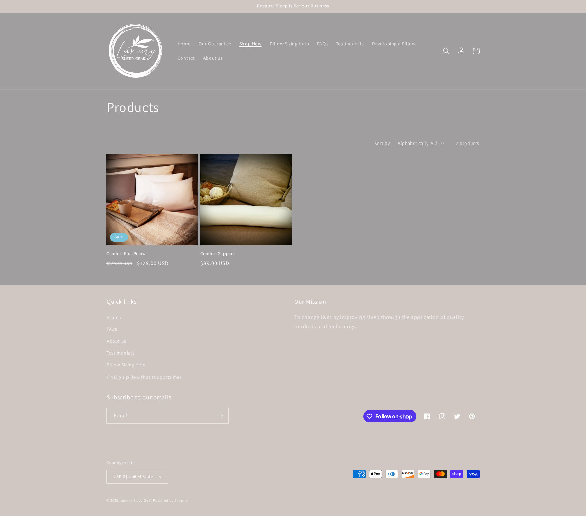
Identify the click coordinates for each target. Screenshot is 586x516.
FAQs (111, 329)
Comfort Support (217, 253)
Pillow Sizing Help (126, 365)
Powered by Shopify (170, 500)
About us (116, 341)
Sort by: (382, 143)
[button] (446, 50)
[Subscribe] (220, 416)
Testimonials (120, 353)
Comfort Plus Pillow (125, 253)
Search (113, 317)
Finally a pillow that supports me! (143, 377)
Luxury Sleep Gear (136, 500)
